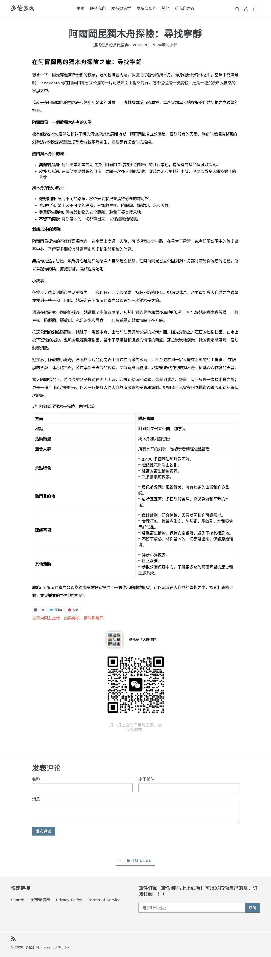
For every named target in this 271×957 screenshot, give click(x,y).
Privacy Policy (69, 899)
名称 (36, 779)
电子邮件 (146, 779)
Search (17, 899)
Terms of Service (104, 899)
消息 (36, 799)
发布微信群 (40, 899)
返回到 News (138, 861)
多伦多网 (23, 8)
